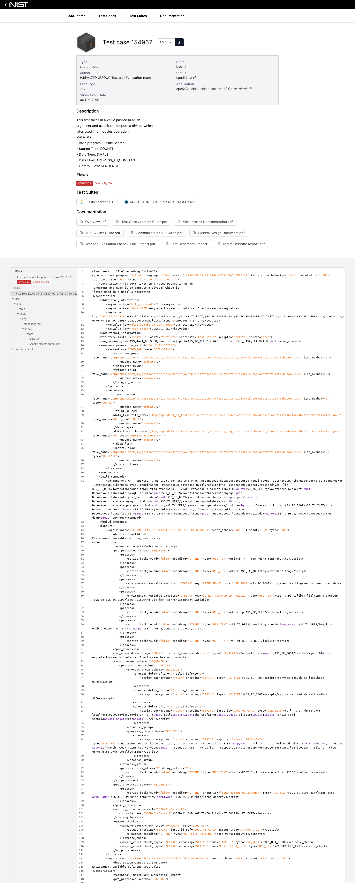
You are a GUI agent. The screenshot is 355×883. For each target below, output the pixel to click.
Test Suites (138, 16)
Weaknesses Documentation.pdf (208, 222)
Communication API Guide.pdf (159, 233)
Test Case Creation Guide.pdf (144, 222)
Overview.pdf (95, 222)
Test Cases (107, 16)
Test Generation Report (189, 244)
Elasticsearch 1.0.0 (100, 202)
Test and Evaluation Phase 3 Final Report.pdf (120, 244)
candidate (184, 78)
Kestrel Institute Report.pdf (244, 244)
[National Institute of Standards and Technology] (15, 5)
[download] (179, 42)
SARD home (76, 16)
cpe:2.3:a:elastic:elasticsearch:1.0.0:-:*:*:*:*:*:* (211, 89)
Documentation (172, 16)
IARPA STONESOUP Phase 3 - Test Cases (162, 202)
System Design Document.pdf (221, 233)
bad (179, 66)
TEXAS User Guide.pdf (102, 233)
